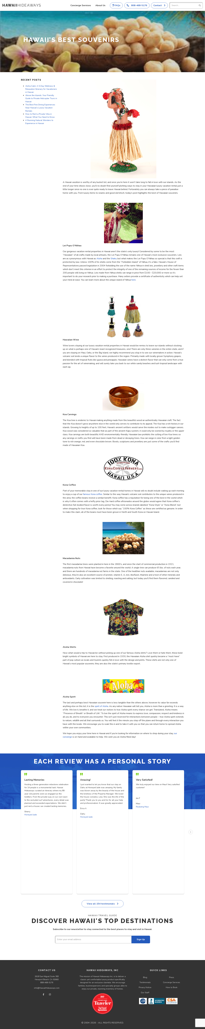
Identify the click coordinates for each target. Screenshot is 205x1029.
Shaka (113, 258)
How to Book (171, 987)
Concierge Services (80, 5)
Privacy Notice (145, 987)
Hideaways (21, 5)
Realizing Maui (142, 806)
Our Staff (145, 992)
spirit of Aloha (101, 706)
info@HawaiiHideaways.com (46, 988)
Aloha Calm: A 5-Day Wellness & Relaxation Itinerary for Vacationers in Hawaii (41, 89)
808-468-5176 (46, 982)
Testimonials (145, 982)
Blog (145, 977)
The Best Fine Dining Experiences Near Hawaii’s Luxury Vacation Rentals (40, 107)
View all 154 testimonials (101, 903)
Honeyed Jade (30, 814)
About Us (100, 5)
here (133, 279)
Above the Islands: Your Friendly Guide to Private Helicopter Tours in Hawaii (41, 98)
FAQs (117, 5)
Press (171, 977)
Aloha (99, 258)
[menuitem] (80, 5)
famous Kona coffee (92, 494)
